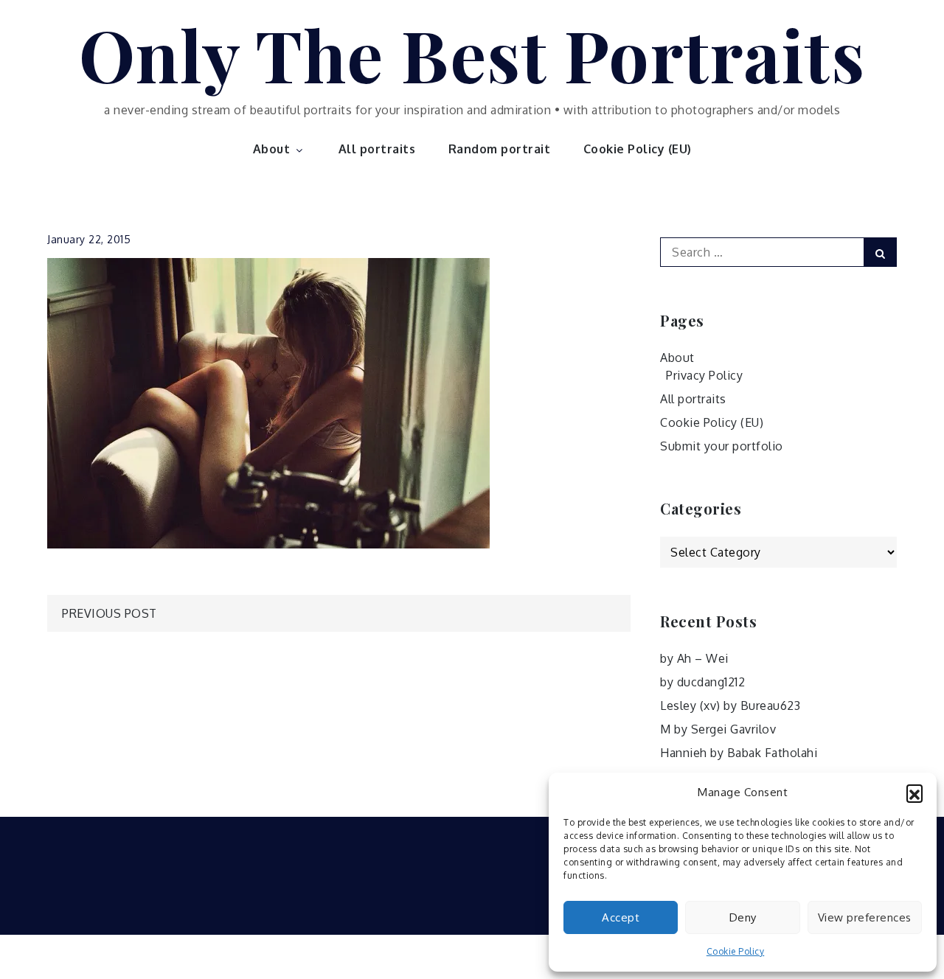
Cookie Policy (736, 951)
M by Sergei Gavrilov (718, 729)
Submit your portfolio (721, 446)
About (272, 149)
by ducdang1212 (702, 682)
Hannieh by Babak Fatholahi (738, 752)
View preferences (865, 917)
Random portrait (499, 149)
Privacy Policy (704, 375)
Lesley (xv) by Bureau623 (730, 705)
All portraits (377, 149)
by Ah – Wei (694, 658)
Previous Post (109, 613)
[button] (914, 792)
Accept (620, 917)
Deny (743, 917)
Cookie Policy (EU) (637, 149)
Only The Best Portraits (472, 54)
